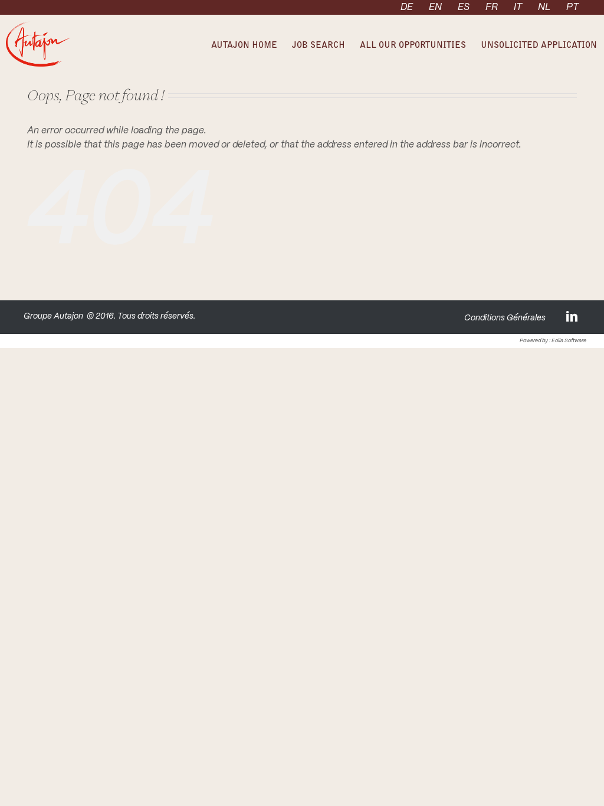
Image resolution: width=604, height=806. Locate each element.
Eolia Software (569, 340)
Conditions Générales (505, 318)
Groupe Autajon (53, 316)
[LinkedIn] (572, 316)
